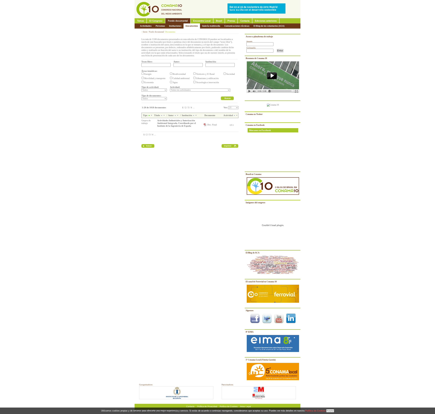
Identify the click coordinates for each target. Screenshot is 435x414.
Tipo (145, 115)
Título (157, 115)
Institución (187, 115)
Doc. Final (212, 124)
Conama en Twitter (254, 114)
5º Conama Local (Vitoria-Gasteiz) (261, 360)
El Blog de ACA (252, 253)
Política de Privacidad (207, 406)
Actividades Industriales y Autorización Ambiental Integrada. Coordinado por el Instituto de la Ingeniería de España (176, 123)
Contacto (190, 406)
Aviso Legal (245, 406)
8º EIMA (250, 332)
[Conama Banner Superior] (257, 13)
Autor (171, 115)
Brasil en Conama (253, 174)
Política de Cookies (229, 406)
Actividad (228, 115)
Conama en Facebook (255, 125)
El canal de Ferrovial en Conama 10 (261, 281)
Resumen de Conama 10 (256, 58)
